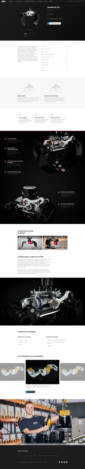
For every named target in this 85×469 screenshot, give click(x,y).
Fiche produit (51, 13)
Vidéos (45, 462)
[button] (82, 1)
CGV (41, 462)
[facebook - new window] (65, 462)
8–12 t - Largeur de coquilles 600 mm (54, 18)
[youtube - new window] (60, 462)
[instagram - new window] (62, 462)
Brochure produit (51, 14)
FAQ (18, 462)
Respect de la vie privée (34, 462)
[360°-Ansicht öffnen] (30, 30)
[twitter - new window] (67, 462)
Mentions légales (24, 462)
